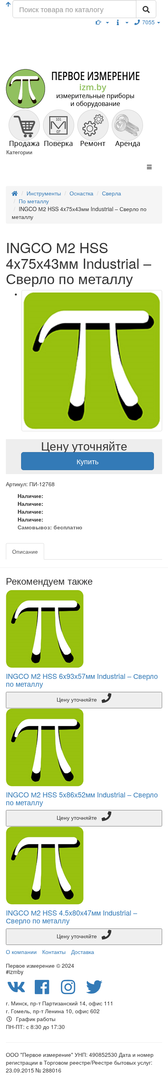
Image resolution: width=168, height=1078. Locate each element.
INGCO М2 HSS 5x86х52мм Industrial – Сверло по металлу (82, 798)
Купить (87, 461)
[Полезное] (102, 22)
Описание (25, 551)
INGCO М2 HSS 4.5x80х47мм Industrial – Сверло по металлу (71, 916)
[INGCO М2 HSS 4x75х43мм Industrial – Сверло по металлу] (91, 360)
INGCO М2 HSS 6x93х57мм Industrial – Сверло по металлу (82, 680)
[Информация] (121, 22)
